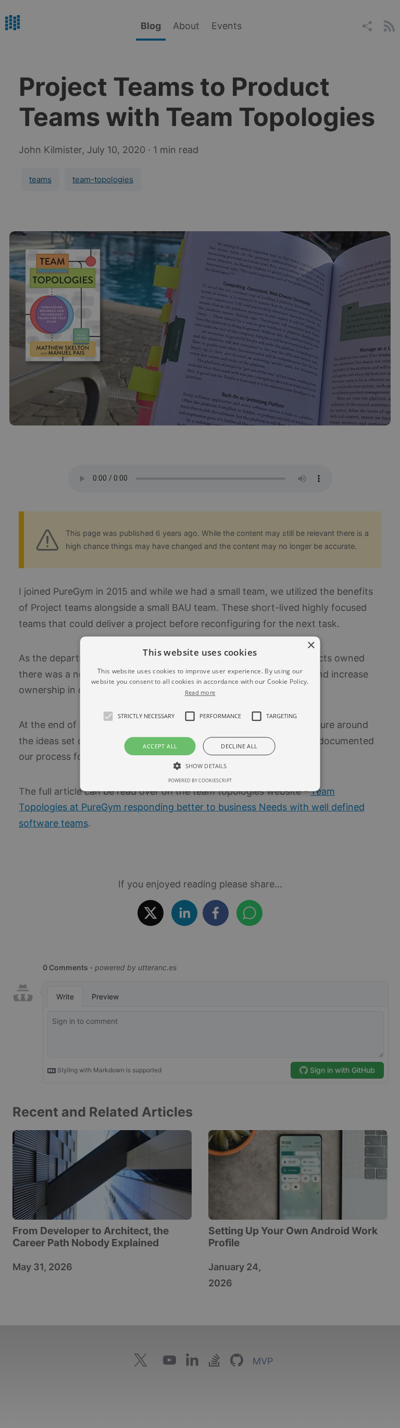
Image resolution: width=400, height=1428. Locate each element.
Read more (200, 692)
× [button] (311, 645)
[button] (108, 716)
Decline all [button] (239, 746)
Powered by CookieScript (200, 781)
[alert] (200, 714)
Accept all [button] (160, 746)
